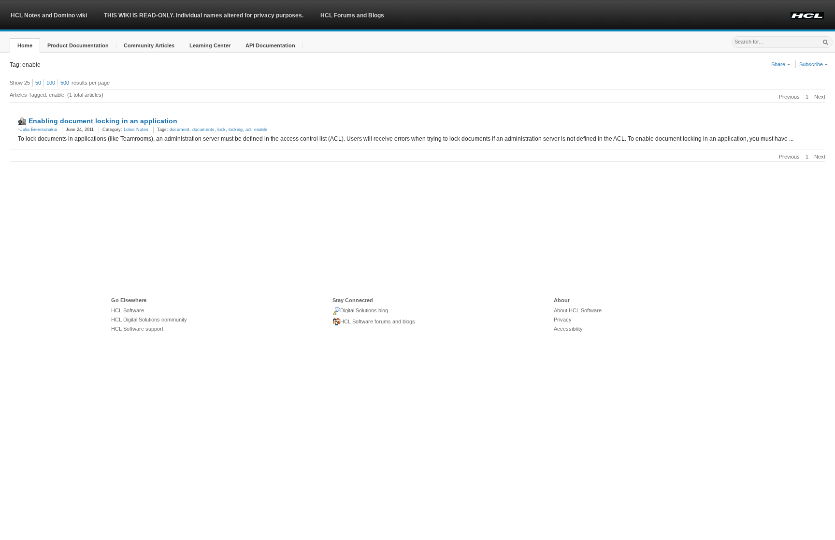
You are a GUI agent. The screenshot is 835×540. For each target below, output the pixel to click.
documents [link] (203, 129)
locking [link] (236, 129)
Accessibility (568, 329)
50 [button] (38, 83)
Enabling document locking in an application (103, 121)
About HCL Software (578, 310)
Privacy (563, 319)
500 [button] (64, 83)
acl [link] (248, 129)
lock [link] (221, 129)
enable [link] (260, 129)
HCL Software (127, 310)
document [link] (179, 129)
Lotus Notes (136, 129)
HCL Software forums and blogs (377, 321)
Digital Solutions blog (364, 310)
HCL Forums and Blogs (352, 15)
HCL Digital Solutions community (149, 319)
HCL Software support (137, 329)
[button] (25, 45)
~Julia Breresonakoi (37, 129)
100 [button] (50, 83)
